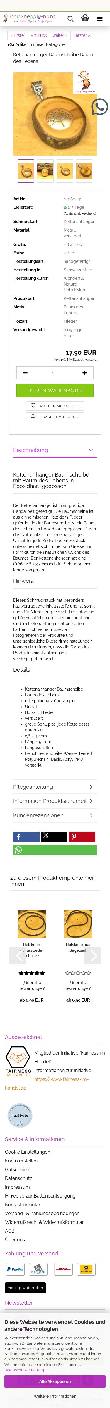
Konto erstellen (21, 1161)
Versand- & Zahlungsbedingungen (42, 1213)
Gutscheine (17, 1169)
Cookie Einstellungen (27, 1152)
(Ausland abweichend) (80, 213)
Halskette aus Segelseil (78, 948)
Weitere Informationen (55, 1396)
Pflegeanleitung (33, 787)
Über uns (15, 1240)
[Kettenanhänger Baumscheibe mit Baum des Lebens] (55, 113)
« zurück (39, 35)
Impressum (17, 1187)
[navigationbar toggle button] (99, 19)
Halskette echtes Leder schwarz (32, 950)
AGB (10, 1231)
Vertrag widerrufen (25, 1288)
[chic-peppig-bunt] (29, 19)
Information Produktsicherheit (50, 801)
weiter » (60, 35)
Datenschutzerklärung (24, 1370)
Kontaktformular (22, 1204)
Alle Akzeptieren (55, 1381)
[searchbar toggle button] (70, 19)
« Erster (17, 35)
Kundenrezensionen (38, 815)
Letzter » (81, 35)
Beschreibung (30, 450)
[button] (25, 372)
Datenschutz (18, 1178)
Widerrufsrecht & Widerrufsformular (44, 1222)
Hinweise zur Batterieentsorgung (40, 1196)
